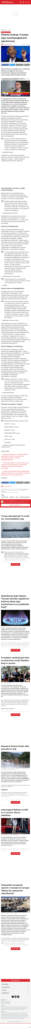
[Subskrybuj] (23, 2)
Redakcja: (4, 1000)
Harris (17, 497)
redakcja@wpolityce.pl (25, 489)
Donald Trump (5, 497)
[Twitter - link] (18, 997)
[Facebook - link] (13, 997)
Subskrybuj (3, 491)
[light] (20, 2)
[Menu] (28, 2)
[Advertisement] (15, 172)
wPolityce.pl (3, 29)
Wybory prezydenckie (25, 497)
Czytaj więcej (15, 564)
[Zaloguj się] (26, 2)
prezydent (11, 497)
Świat (9, 29)
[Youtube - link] (15, 997)
